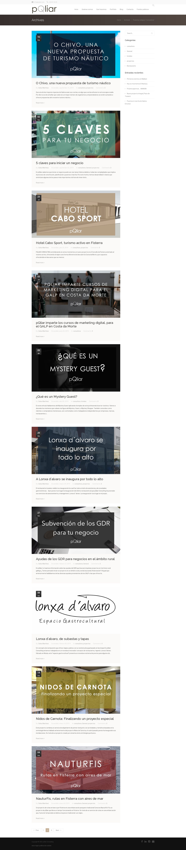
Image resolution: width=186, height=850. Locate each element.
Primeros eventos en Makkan (137, 79)
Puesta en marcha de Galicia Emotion (136, 102)
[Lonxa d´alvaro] (76, 450)
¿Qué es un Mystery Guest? (56, 396)
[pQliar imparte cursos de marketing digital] (76, 294)
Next (57, 830)
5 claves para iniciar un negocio (59, 163)
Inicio (76, 9)
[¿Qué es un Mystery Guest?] (76, 367)
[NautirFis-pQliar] (76, 769)
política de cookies (45, 845)
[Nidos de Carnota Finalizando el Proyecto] (76, 690)
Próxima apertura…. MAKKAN (136, 89)
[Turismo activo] (76, 214)
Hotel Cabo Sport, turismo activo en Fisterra (69, 243)
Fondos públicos (143, 9)
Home (119, 20)
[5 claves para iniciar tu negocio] (76, 134)
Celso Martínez (43, 88)
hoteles (83, 401)
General (88, 168)
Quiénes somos (87, 9)
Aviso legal (35, 845)
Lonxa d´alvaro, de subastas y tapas (62, 639)
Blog (121, 9)
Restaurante (131, 66)
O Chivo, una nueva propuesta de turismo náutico (73, 83)
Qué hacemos (101, 9)
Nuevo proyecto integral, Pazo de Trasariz (137, 95)
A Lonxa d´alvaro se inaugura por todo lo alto (69, 479)
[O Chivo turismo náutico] (76, 54)
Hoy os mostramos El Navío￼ (137, 84)
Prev (37, 830)
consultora (82, 88)
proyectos (89, 88)
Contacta (130, 9)
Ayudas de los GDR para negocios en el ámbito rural (75, 559)
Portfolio (113, 9)
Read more (39, 103)
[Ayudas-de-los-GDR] (76, 530)
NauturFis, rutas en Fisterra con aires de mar (69, 798)
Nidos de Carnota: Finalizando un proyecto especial (75, 719)
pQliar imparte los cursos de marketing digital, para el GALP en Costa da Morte (74, 324)
